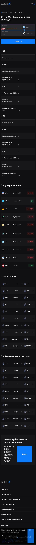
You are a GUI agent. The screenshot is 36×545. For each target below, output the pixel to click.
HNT (27, 284)
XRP (6, 426)
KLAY (6, 363)
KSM (27, 290)
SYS (6, 377)
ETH (6, 405)
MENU (31, 4)
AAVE (28, 304)
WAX (6, 297)
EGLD (28, 419)
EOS (27, 297)
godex (4, 12)
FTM (6, 332)
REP (27, 384)
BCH (6, 384)
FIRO (6, 311)
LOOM (28, 346)
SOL (6, 284)
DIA (27, 377)
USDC (28, 311)
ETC (27, 405)
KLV (6, 339)
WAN (28, 412)
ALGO (7, 391)
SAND (7, 419)
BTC (6, 304)
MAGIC (28, 363)
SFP (6, 370)
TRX (6, 318)
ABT (6, 412)
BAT (27, 426)
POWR (28, 398)
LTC (27, 370)
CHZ (6, 398)
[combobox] (25, 4)
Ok (30, 536)
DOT (6, 290)
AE (6, 346)
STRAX (7, 325)
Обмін (11, 12)
